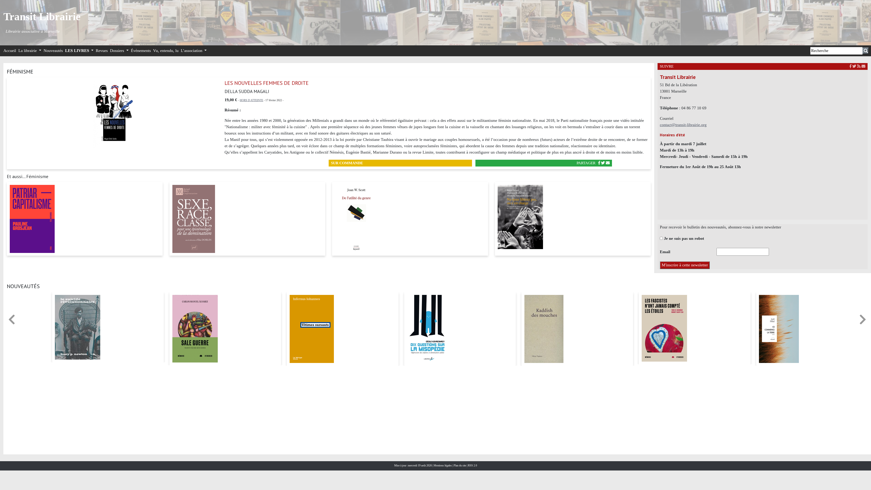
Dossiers (117, 50)
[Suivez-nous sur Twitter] (854, 66)
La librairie (28, 50)
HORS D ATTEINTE (251, 100)
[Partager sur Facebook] (599, 163)
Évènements (141, 50)
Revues (102, 50)
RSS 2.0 (472, 465)
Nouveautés (53, 50)
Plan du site (460, 465)
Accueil (9, 50)
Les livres (77, 50)
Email (665, 252)
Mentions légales (443, 465)
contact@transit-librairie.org (683, 124)
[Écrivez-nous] (608, 163)
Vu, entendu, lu (166, 50)
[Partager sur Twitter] (603, 163)
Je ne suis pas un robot (683, 238)
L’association (192, 50)
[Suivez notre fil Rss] (859, 66)
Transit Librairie (42, 16)
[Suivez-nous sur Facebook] (850, 66)
